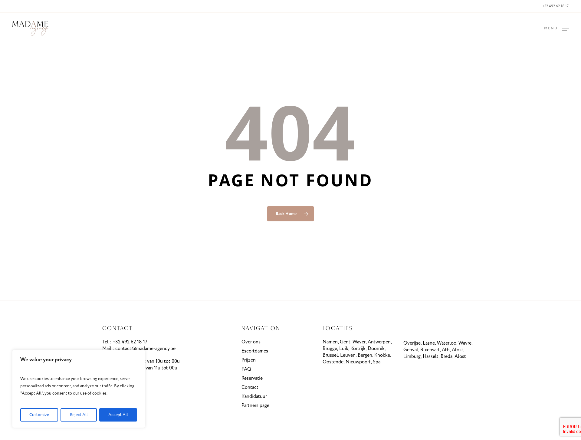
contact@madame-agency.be (145, 348)
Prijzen (248, 360)
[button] (556, 28)
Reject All (79, 415)
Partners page (255, 405)
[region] (78, 389)
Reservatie (252, 378)
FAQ (246, 369)
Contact (249, 387)
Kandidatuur (254, 396)
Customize (39, 415)
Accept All (118, 415)
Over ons (251, 342)
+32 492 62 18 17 (130, 342)
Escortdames (254, 351)
